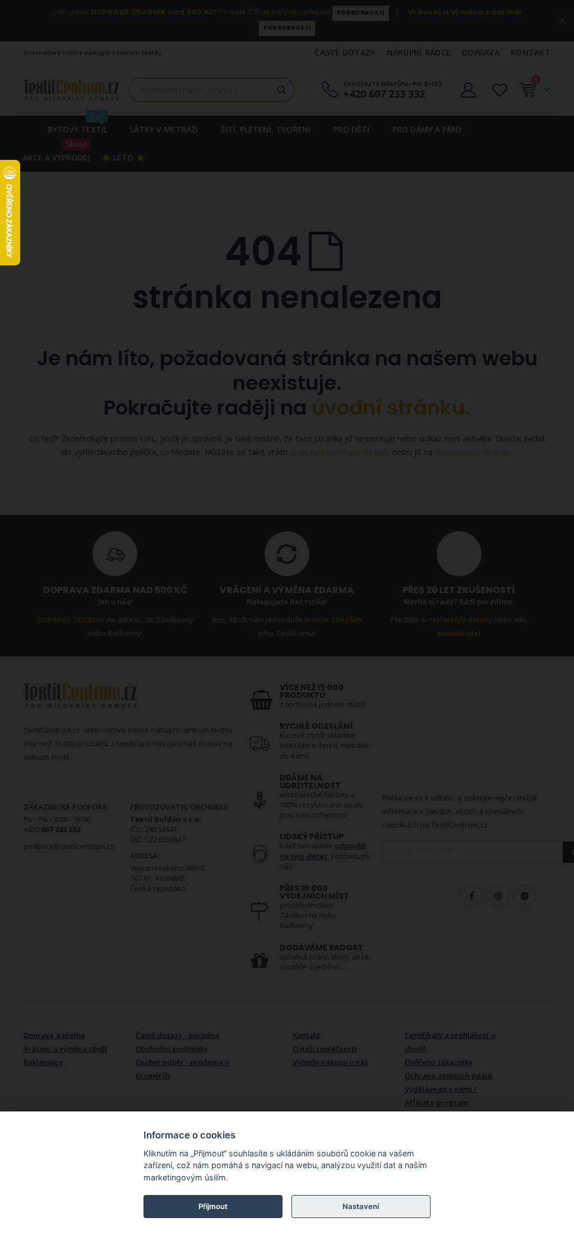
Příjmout (213, 1206)
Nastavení (360, 1206)
